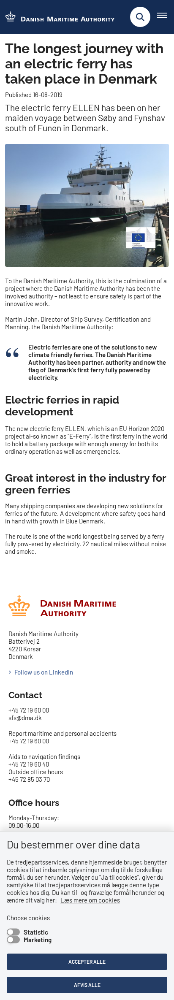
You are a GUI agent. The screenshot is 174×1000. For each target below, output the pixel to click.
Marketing (38, 939)
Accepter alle (87, 962)
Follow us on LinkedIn (43, 672)
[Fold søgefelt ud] (140, 17)
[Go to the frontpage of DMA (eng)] (57, 17)
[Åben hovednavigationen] (165, 17)
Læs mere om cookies (90, 900)
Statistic (36, 932)
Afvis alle (87, 985)
